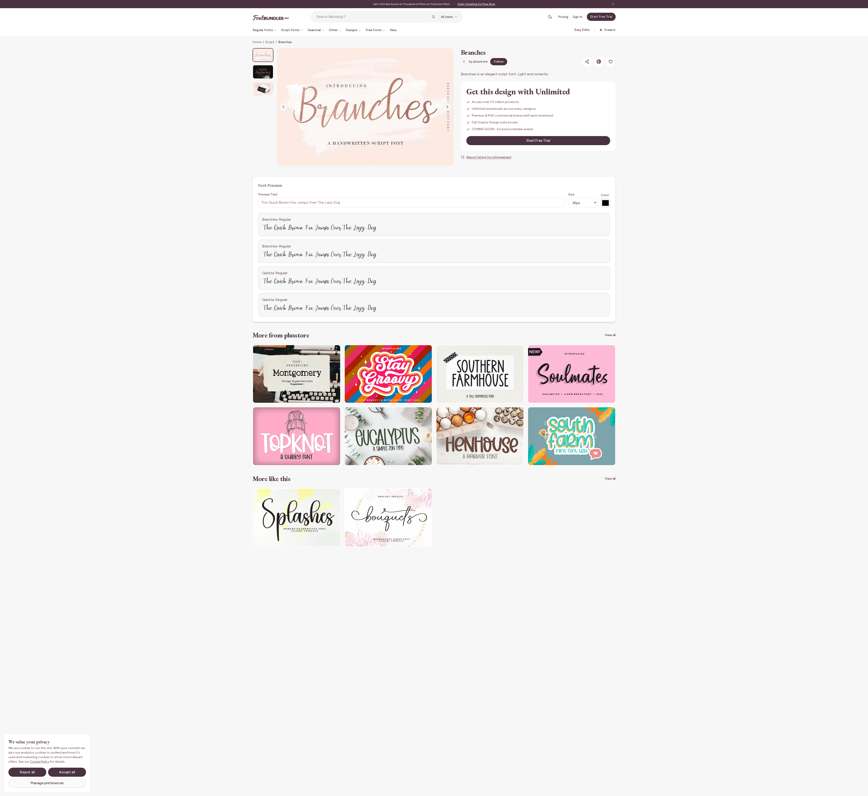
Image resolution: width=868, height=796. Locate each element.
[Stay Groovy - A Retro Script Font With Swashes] (388, 374)
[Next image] (447, 106)
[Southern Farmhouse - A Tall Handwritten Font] (480, 374)
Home (257, 42)
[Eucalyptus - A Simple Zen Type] (388, 436)
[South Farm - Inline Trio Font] (571, 436)
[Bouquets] (388, 518)
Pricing (563, 17)
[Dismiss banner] (613, 4)
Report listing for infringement (488, 157)
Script (269, 42)
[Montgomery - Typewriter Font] (296, 374)
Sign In (577, 17)
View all (610, 335)
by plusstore (475, 61)
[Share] (587, 62)
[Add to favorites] (611, 62)
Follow (499, 61)
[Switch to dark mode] (550, 16)
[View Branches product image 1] (263, 55)
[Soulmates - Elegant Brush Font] (571, 374)
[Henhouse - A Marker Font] (480, 436)
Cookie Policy (39, 762)
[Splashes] (296, 518)
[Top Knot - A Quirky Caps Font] (296, 436)
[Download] (325, 351)
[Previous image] (283, 106)
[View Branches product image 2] (263, 72)
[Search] (433, 17)
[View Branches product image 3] (263, 89)
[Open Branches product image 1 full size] (365, 107)
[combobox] (372, 17)
